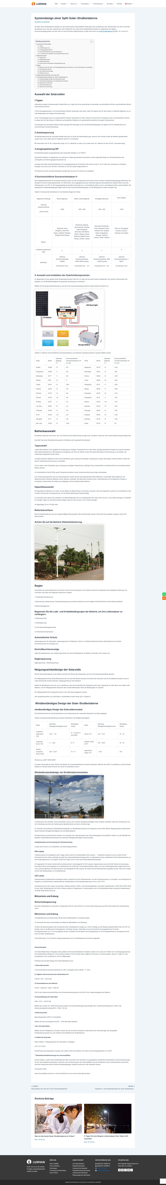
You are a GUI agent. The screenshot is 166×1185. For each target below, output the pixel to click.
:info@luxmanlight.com (103, 1170)
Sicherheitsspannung (45, 84)
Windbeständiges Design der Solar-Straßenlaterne (52, 77)
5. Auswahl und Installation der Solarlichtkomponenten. (54, 53)
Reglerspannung (44, 73)
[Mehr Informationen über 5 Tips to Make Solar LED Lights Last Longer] (108, 1118)
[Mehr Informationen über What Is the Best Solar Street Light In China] (58, 1118)
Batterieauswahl (42, 55)
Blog (36, 1139)
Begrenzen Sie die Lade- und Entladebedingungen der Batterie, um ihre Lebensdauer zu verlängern (66, 67)
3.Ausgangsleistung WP (46, 49)
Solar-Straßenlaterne (106, 31)
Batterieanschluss (44, 61)
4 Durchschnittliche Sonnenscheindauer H (51, 51)
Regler (39, 65)
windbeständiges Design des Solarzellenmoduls (52, 79)
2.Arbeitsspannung (45, 48)
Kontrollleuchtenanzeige (46, 71)
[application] (67, 3)
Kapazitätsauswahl (45, 59)
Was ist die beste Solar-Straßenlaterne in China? (55, 1136)
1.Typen (41, 46)
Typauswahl (42, 57)
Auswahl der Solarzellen (44, 44)
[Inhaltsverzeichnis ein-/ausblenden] (91, 41)
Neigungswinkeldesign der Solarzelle (48, 75)
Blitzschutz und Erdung (46, 83)
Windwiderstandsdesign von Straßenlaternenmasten (54, 81)
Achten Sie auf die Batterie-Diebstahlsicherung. (52, 63)
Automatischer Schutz (46, 69)
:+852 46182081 (102, 1168)
